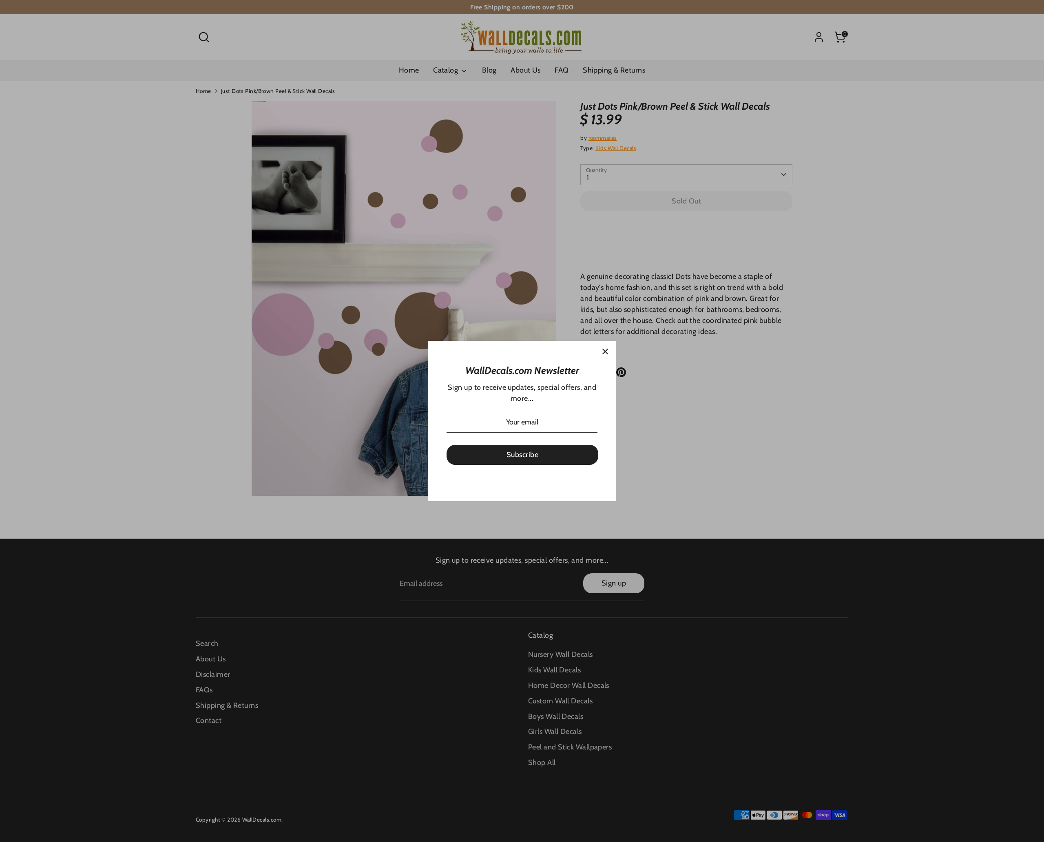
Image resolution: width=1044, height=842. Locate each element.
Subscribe (522, 454)
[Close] (605, 351)
